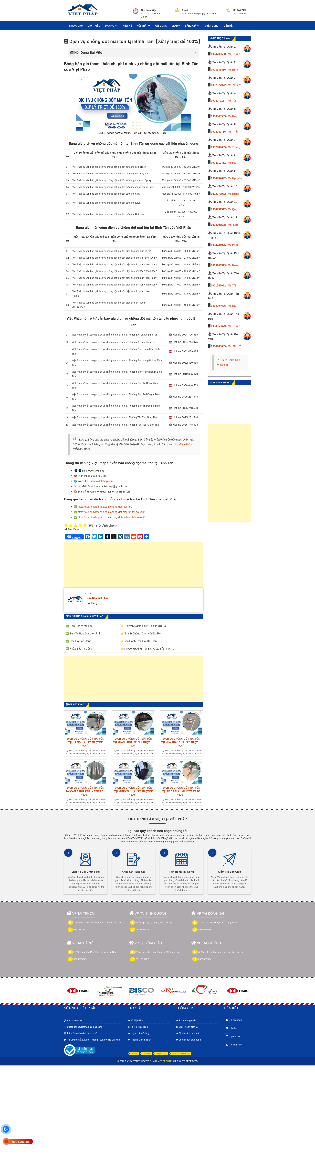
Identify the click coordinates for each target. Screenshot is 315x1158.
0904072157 (218, 100)
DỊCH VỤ (110, 25)
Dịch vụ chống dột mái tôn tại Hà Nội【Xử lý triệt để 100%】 (85, 742)
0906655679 (80, 959)
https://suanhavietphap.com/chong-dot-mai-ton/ (105, 506)
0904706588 (218, 54)
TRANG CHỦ (76, 25)
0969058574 (204, 959)
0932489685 (218, 147)
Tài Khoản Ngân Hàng (180, 1053)
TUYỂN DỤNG (211, 25)
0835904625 (218, 305)
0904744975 (218, 245)
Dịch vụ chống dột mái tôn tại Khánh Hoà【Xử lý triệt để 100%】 (133, 742)
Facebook (236, 1019)
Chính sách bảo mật (189, 1033)
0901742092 (218, 285)
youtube (235, 1036)
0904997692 (218, 178)
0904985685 (218, 346)
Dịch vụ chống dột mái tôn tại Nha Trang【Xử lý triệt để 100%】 (181, 742)
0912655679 (142, 929)
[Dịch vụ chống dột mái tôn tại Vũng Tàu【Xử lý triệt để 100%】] (133, 772)
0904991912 (218, 209)
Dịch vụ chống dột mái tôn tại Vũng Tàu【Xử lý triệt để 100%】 (133, 791)
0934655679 (218, 326)
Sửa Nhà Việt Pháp (97, 598)
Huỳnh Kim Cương (139, 1033)
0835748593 (218, 265)
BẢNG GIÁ (191, 25)
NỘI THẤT (142, 25)
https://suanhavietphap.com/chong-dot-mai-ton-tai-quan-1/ (111, 517)
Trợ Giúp (146, 1053)
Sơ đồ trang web (187, 1020)
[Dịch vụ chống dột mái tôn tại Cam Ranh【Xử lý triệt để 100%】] (85, 772)
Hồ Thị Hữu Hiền (139, 1026)
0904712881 (218, 162)
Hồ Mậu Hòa (137, 1020)
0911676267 (142, 959)
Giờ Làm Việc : (149, 10)
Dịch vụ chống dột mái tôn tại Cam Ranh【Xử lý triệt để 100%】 (85, 791)
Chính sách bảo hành (189, 1039)
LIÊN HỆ (227, 25)
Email (185, 10)
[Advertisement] (133, 567)
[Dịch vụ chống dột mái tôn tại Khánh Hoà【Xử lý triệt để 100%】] (133, 722)
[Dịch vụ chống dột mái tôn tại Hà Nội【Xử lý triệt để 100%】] (85, 722)
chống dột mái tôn (181, 444)
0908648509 (218, 116)
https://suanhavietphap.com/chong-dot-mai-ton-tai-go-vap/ (111, 512)
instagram (236, 1044)
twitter (234, 1028)
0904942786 (218, 131)
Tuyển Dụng (161, 1053)
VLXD (175, 25)
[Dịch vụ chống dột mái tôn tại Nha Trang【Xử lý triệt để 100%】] (181, 722)
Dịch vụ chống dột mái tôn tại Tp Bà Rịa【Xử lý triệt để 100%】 (181, 791)
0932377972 (218, 85)
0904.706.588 (21, 1142)
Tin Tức (134, 1053)
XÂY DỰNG (161, 25)
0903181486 (218, 69)
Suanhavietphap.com (101, 481)
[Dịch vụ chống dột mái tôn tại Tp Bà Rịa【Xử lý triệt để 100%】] (181, 772)
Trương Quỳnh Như (140, 1039)
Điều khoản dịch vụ (188, 1026)
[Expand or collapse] (195, 52)
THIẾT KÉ (126, 25)
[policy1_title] (135, 13)
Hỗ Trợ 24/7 (239, 10)
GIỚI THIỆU (94, 25)
